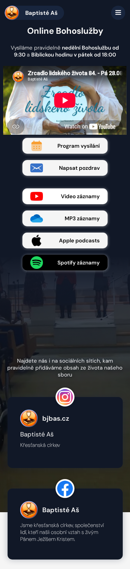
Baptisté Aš (41, 13)
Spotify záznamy (78, 262)
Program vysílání (78, 145)
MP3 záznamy (82, 218)
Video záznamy (80, 196)
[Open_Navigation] (118, 13)
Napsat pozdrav (79, 167)
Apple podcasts (79, 240)
